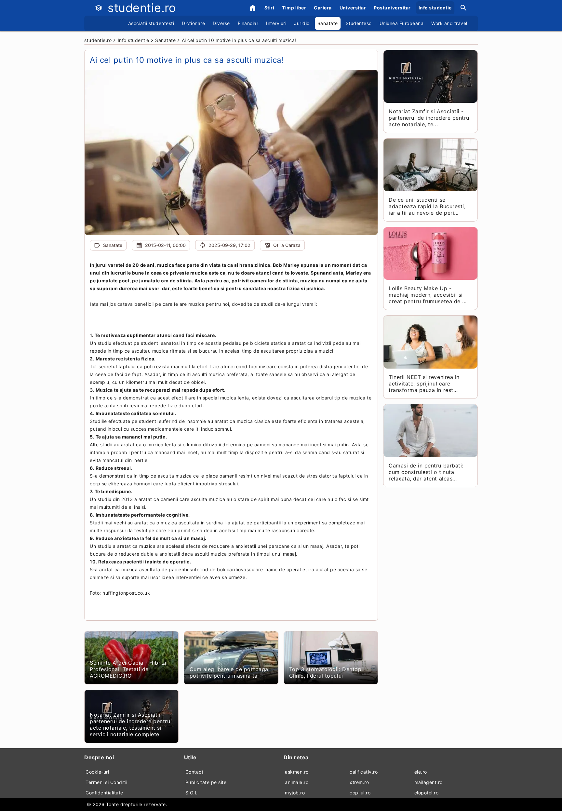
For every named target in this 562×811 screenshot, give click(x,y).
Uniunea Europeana (402, 23)
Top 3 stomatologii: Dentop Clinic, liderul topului (325, 672)
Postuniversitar (392, 7)
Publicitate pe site (206, 782)
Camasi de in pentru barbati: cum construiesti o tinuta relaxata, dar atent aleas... (426, 472)
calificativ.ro (364, 772)
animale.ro (296, 782)
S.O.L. (192, 792)
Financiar (248, 23)
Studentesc (359, 23)
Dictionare (193, 23)
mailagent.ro (428, 782)
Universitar (353, 7)
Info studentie (435, 7)
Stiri (269, 7)
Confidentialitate (104, 792)
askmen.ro (297, 772)
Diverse (221, 23)
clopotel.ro (426, 792)
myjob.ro (295, 792)
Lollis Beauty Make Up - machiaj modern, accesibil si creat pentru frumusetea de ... (427, 294)
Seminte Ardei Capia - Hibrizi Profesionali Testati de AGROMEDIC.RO (128, 669)
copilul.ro (360, 792)
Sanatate (327, 23)
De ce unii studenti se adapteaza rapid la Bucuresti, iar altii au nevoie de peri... (427, 206)
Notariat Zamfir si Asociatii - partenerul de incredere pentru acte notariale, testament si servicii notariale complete (130, 724)
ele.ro (420, 772)
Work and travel (449, 23)
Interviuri (276, 23)
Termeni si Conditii (106, 782)
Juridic (302, 23)
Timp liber (294, 7)
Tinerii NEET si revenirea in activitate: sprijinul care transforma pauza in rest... (424, 383)
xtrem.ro (359, 782)
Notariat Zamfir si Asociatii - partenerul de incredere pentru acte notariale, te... (429, 118)
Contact (194, 772)
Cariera (323, 7)
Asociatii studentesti (151, 23)
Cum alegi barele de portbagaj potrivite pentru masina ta (230, 672)
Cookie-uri (97, 772)
